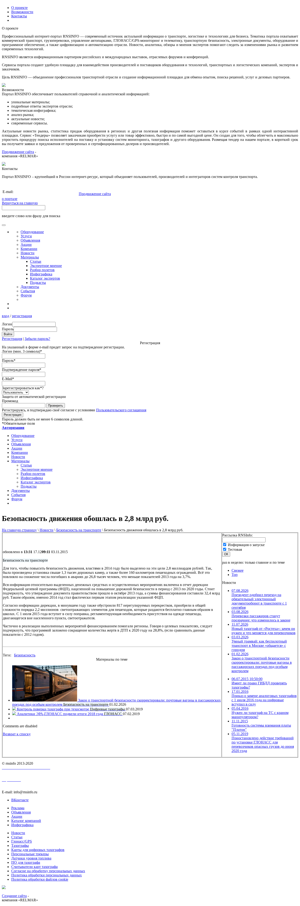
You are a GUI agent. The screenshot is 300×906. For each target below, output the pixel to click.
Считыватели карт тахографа (34, 867)
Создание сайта (14, 896)
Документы (30, 287)
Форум (26, 295)
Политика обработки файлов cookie (39, 879)
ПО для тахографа (25, 862)
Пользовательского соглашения (121, 410)
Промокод (10, 401)
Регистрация (12, 339)
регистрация (22, 316)
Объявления (30, 240)
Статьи (35, 261)
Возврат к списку (17, 734)
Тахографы (20, 846)
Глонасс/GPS (21, 841)
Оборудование (32, 232)
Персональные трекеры (30, 854)
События (28, 291)
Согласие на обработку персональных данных (48, 871)
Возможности (22, 12)
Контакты (19, 16)
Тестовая (235, 549)
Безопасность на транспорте (78, 530)
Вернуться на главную (20, 203)
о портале (9, 199)
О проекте (19, 8)
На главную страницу (19, 530)
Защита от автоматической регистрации (34, 397)
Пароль (8, 360)
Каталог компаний (26, 821)
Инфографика (41, 274)
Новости (46, 530)
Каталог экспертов (45, 278)
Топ (235, 575)
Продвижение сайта (18, 152)
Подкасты (38, 283)
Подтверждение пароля (21, 370)
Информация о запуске (246, 545)
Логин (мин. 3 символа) (22, 351)
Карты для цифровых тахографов (37, 850)
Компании (29, 249)
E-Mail (8, 379)
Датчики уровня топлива (31, 858)
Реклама (17, 808)
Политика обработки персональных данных (46, 875)
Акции (26, 245)
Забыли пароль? (37, 339)
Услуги (26, 236)
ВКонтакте (20, 800)
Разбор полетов (42, 270)
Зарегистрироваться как (23, 388)
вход (5, 316)
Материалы (30, 257)
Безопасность (24, 655)
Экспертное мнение (46, 266)
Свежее (238, 570)
